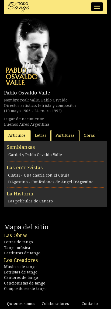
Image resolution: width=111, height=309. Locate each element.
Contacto (90, 303)
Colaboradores (55, 303)
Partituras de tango (22, 253)
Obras (89, 135)
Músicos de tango (20, 267)
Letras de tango (18, 242)
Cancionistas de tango (24, 283)
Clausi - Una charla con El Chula (39, 175)
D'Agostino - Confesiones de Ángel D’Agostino (50, 182)
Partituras (65, 135)
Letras (40, 135)
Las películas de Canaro (30, 201)
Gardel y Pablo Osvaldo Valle (35, 155)
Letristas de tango (20, 272)
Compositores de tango (25, 288)
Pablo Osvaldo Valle (27, 93)
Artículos (17, 135)
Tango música (17, 247)
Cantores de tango (21, 277)
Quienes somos (21, 303)
